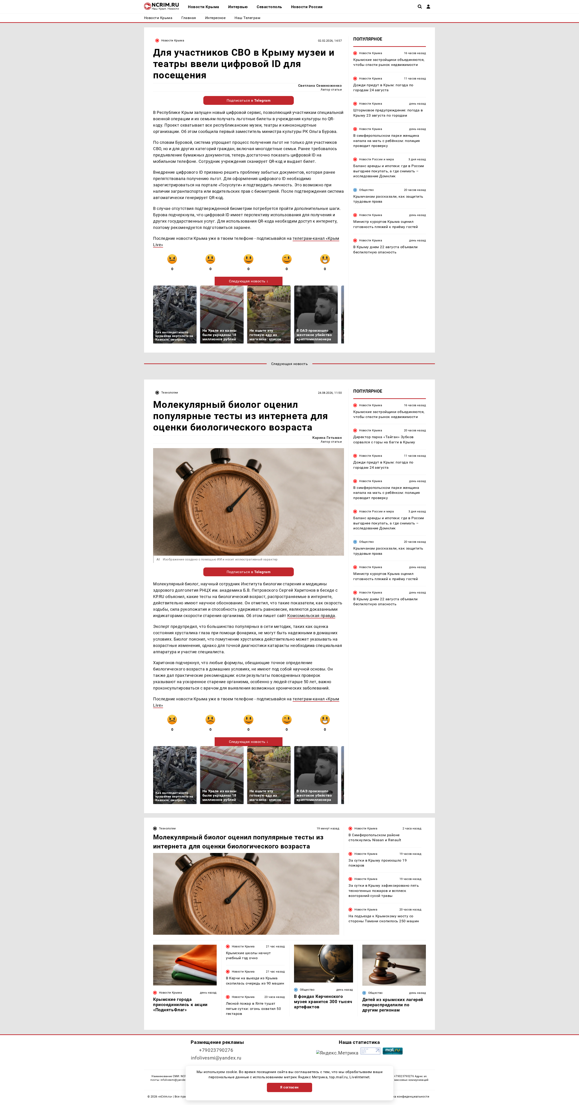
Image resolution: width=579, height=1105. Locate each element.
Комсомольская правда (311, 615)
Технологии (169, 392)
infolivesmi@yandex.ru (216, 1058)
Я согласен (289, 1087)
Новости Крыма (172, 40)
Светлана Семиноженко (320, 85)
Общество (366, 190)
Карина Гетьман (327, 437)
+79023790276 (216, 1050)
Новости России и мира (376, 159)
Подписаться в (249, 100)
